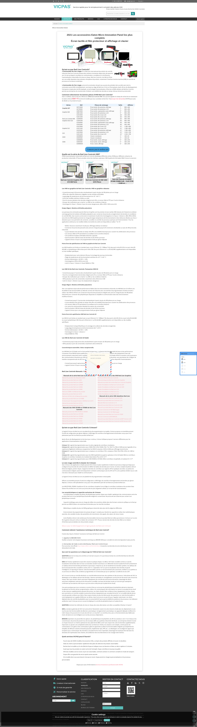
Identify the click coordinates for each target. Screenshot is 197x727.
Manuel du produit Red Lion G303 (72, 380)
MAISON (57, 19)
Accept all (107, 720)
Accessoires (108, 704)
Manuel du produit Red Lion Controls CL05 (110, 398)
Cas (98, 19)
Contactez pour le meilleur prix (98, 149)
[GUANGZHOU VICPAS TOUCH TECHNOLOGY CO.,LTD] (62, 6)
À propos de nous (110, 19)
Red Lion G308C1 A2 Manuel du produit (73, 391)
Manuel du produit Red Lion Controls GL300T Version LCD (114, 419)
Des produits (79, 19)
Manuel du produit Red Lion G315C (72, 403)
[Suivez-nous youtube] (53, 1)
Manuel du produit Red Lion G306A (72, 382)
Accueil (55, 23)
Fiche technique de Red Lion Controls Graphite (111, 380)
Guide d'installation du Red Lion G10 (108, 389)
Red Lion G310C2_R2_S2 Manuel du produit (74, 396)
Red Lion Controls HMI (95, 96)
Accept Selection (98, 720)
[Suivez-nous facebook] (56, 1)
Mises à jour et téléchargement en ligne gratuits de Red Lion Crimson (86, 526)
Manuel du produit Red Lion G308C (72, 389)
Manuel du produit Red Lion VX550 (72, 421)
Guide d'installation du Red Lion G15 (108, 394)
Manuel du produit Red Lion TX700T (72, 423)
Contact (124, 19)
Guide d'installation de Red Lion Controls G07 (111, 385)
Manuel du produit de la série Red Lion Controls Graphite (114, 382)
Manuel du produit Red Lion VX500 (72, 418)
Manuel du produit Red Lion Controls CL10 (110, 400)
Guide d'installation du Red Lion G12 (108, 391)
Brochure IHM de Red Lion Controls (108, 378)
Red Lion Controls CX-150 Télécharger (108, 412)
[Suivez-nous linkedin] (58, 1)
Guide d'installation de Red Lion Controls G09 (111, 387)
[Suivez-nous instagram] (63, 1)
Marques (66, 19)
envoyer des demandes (118, 99)
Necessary (89, 722)
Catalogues (85, 702)
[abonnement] (72, 700)
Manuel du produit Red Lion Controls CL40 (110, 407)
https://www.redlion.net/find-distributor (89, 546)
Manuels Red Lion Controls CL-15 (107, 403)
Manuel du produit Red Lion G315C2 (72, 405)
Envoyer (113, 708)
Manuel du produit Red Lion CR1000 (72, 414)
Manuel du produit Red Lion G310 (72, 394)
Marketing (109, 722)
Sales (182, 357)
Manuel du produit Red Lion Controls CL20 (110, 405)
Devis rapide (140, 19)
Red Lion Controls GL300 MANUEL (107, 416)
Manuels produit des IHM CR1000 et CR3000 (75, 412)
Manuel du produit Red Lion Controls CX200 (110, 414)
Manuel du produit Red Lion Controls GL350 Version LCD (114, 421)
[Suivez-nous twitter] (61, 1)
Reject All (90, 720)
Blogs (83, 705)
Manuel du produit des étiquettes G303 (73, 378)
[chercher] (133, 13)
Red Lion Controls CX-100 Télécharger (108, 410)
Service (90, 19)
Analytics (96, 722)
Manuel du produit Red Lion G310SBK (73, 398)
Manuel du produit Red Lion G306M (72, 385)
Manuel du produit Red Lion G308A (72, 387)
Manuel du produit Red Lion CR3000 (72, 416)
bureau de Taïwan (87, 707)
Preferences (102, 722)
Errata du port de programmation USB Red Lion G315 (77, 401)
